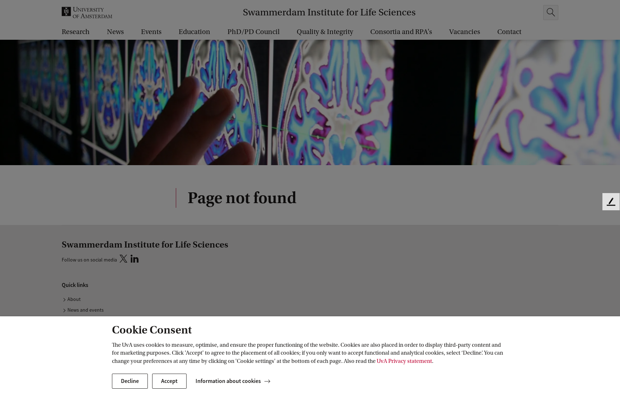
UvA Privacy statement (404, 361)
